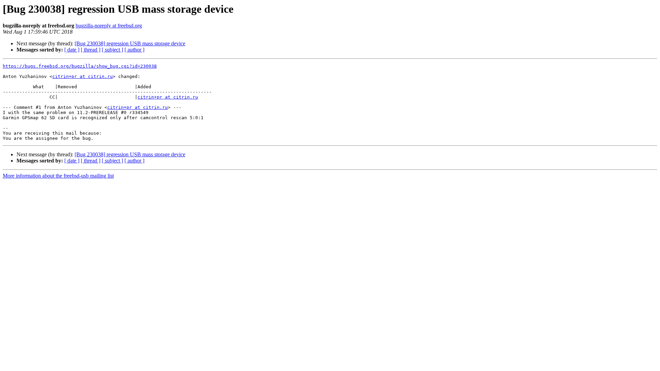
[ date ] (71, 50)
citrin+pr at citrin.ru (82, 76)
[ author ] (134, 50)
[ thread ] (90, 50)
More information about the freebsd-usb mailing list (58, 176)
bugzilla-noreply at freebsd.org (109, 26)
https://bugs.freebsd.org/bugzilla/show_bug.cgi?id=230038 (80, 66)
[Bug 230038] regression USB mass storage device (130, 43)
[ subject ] (112, 50)
